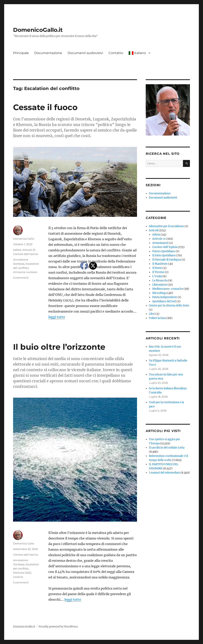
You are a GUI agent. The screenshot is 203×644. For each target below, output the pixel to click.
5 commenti (21, 582)
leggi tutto (56, 317)
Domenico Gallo (23, 238)
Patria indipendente (164, 297)
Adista (17, 249)
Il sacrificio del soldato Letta (166, 447)
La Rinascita (160, 280)
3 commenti (21, 277)
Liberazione (159, 284)
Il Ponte (157, 268)
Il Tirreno (158, 272)
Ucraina (18, 576)
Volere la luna (157, 318)
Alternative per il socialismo (166, 226)
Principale (21, 53)
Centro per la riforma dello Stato (169, 305)
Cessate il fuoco (45, 107)
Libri (152, 314)
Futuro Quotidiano (163, 251)
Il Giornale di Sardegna (166, 259)
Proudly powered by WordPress (58, 626)
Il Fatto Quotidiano (164, 255)
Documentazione (48, 53)
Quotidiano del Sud (164, 301)
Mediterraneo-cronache (167, 289)
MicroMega (159, 293)
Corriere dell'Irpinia (25, 254)
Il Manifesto (160, 263)
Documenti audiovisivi (85, 53)
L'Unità (157, 276)
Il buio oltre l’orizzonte (59, 347)
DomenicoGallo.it (38, 29)
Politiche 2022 (22, 572)
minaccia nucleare (25, 272)
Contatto (116, 53)
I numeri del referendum (164, 472)
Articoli (153, 230)
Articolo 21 (28, 249)
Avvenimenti (160, 243)
